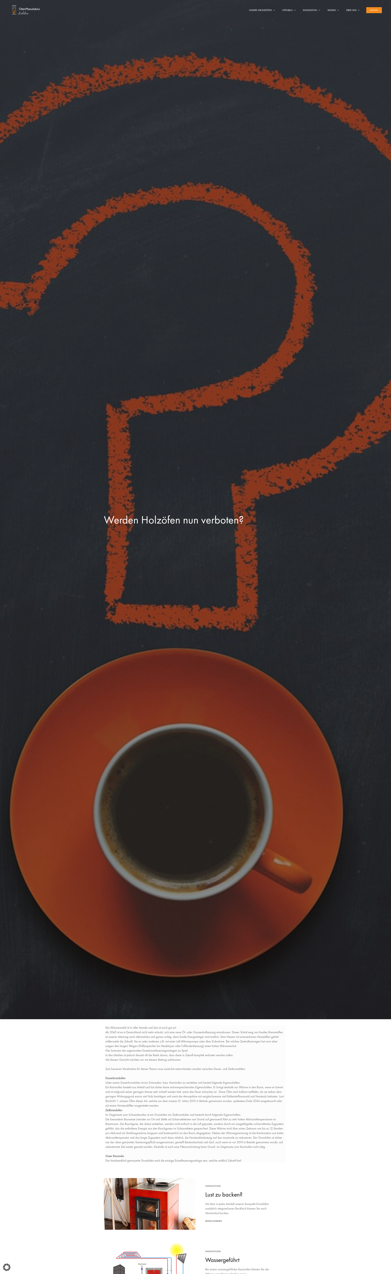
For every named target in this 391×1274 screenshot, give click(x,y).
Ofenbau (287, 10)
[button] (273, 10)
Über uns (351, 10)
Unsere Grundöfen (260, 10)
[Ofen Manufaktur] (26, 9)
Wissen (331, 10)
